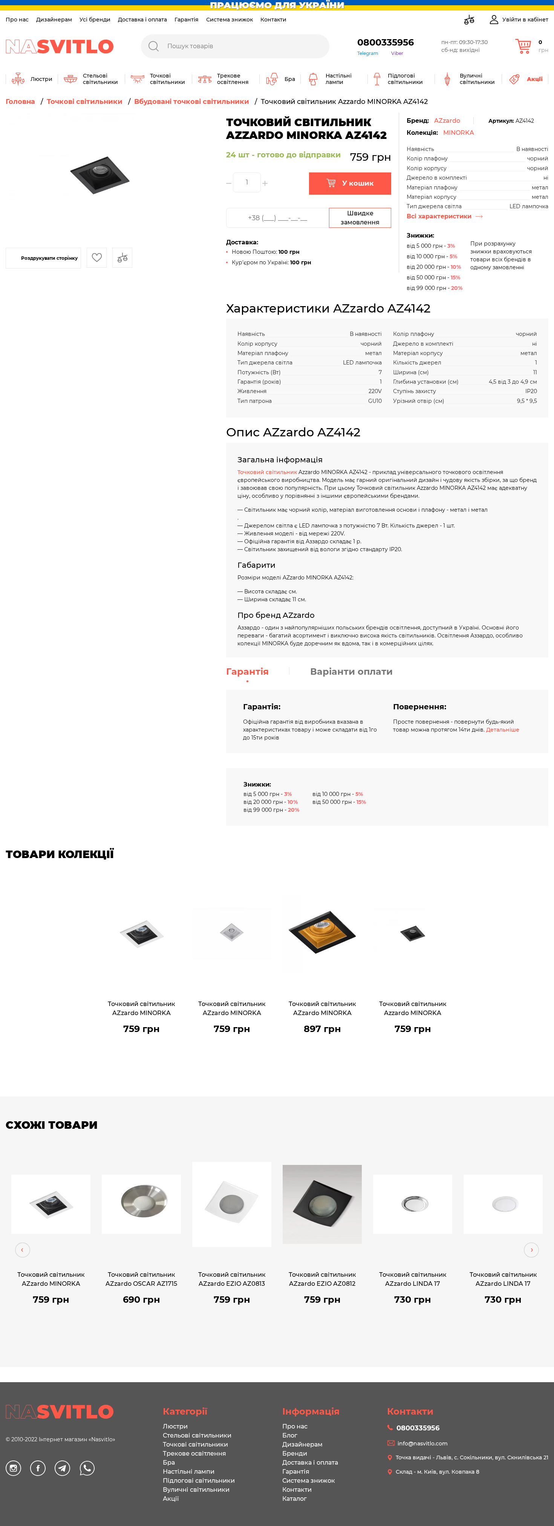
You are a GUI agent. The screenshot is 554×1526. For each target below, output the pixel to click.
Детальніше (502, 729)
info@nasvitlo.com (423, 1443)
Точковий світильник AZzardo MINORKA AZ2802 (322, 1009)
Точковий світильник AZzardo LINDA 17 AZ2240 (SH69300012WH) (503, 1280)
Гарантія (186, 19)
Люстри (175, 1426)
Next (531, 1250)
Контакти (273, 19)
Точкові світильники (195, 1444)
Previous (22, 1250)
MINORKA (458, 132)
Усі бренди (95, 19)
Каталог (294, 1498)
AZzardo (447, 120)
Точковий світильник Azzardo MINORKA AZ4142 (413, 1009)
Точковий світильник (267, 472)
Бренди (294, 1453)
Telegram (367, 53)
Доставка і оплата (142, 19)
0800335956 (385, 42)
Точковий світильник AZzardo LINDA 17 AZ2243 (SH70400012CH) (413, 1280)
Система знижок (229, 19)
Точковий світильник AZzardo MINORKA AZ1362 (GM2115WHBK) (141, 1009)
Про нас (17, 19)
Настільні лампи (188, 1471)
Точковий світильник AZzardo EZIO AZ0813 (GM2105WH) (232, 1280)
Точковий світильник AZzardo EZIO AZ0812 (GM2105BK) (322, 1280)
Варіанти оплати (351, 671)
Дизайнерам (54, 19)
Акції (171, 1498)
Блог (289, 1435)
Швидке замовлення (360, 218)
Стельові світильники (197, 1435)
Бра (169, 1462)
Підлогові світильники (199, 1480)
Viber (397, 53)
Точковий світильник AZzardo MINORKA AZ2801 (232, 1009)
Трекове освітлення (194, 1453)
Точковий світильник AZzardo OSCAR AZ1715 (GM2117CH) (141, 1280)
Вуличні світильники (196, 1489)
